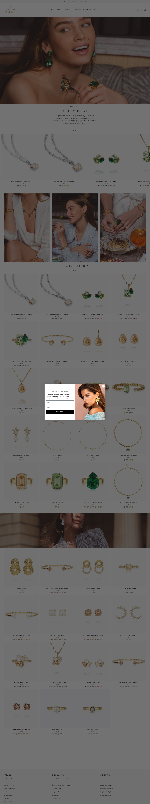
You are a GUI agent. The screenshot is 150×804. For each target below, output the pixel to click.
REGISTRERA (60, 412)
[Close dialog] (103, 386)
